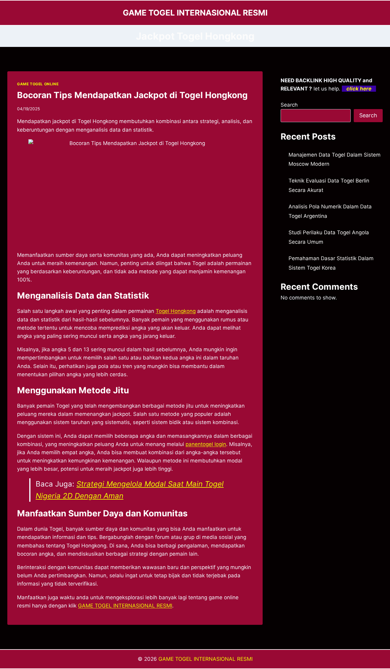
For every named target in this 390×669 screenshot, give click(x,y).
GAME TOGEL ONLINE (37, 84)
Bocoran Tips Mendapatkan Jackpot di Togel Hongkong (132, 95)
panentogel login (206, 444)
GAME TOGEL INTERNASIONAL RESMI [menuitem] (125, 606)
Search (289, 105)
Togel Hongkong (176, 311)
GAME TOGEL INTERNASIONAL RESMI (205, 659)
